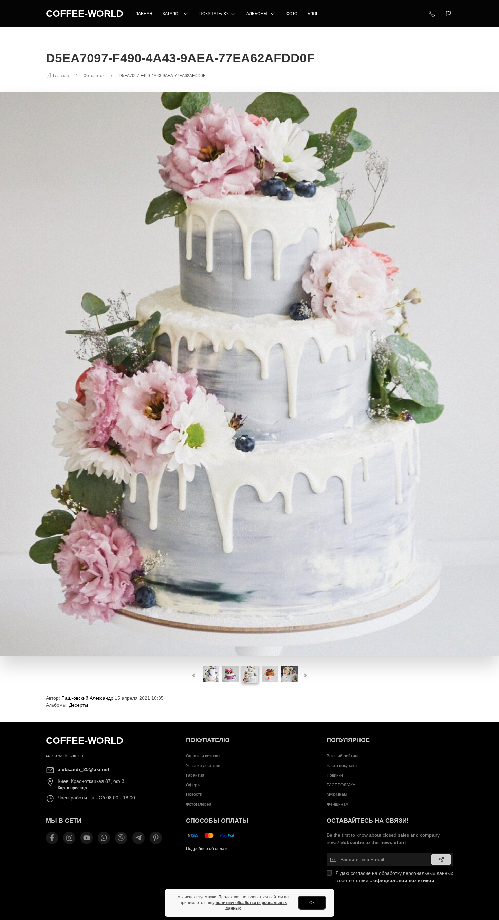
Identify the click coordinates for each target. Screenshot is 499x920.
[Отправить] (441, 859)
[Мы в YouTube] (86, 838)
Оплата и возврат (203, 756)
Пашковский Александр (87, 698)
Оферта (194, 785)
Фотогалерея (198, 804)
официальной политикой (404, 880)
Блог (313, 13)
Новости (194, 794)
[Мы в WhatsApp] (104, 838)
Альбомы (256, 13)
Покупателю (213, 13)
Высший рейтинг (343, 756)
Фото (291, 13)
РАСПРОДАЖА (341, 785)
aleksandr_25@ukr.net (83, 769)
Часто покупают (342, 765)
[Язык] (449, 13)
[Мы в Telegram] (138, 838)
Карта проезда (72, 788)
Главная (142, 13)
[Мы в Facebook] (52, 838)
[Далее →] (249, 374)
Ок (312, 902)
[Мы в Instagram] (69, 838)
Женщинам (337, 804)
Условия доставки (203, 765)
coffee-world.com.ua (64, 755)
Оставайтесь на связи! (368, 820)
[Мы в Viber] (121, 838)
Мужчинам (337, 794)
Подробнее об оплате (207, 848)
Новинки (335, 775)
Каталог (172, 13)
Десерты (78, 705)
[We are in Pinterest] (156, 838)
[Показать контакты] (431, 13)
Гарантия (195, 775)
